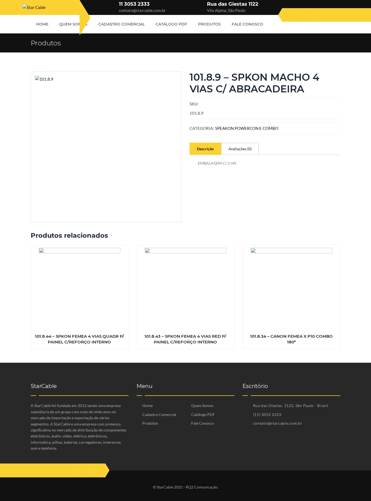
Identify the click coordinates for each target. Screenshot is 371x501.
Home (42, 24)
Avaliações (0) (239, 148)
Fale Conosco (247, 24)
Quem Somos (73, 24)
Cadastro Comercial (121, 24)
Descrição (205, 148)
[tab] (205, 149)
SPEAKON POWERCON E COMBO (246, 128)
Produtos (209, 24)
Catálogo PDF (171, 24)
